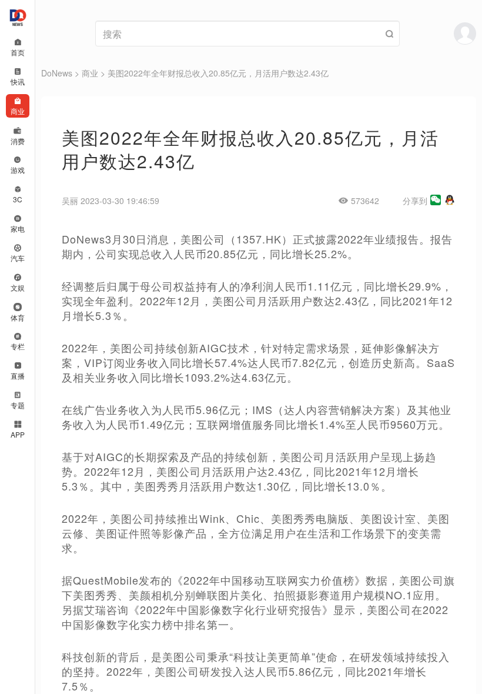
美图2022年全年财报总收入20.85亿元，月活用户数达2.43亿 (218, 73)
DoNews (56, 73)
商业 (90, 73)
